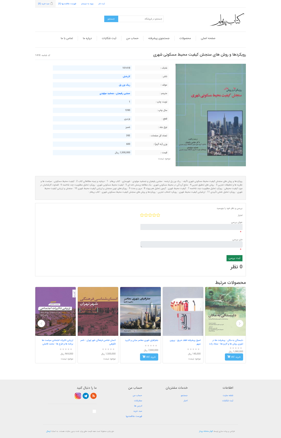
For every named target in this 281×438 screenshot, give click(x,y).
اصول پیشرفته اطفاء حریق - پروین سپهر (185, 342)
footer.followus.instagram (78, 396)
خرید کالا (150, 357)
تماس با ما (67, 38)
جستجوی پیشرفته (158, 38)
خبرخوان (93, 396)
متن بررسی (237, 239)
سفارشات (138, 400)
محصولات (185, 38)
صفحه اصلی (208, 38)
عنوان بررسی (236, 222)
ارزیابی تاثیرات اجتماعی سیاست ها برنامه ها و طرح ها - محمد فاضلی (57, 342)
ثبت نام (102, 3)
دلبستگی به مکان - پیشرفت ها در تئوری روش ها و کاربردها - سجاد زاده (226, 342)
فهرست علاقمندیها (134, 416)
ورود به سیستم (87, 3)
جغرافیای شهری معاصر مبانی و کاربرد (141, 340)
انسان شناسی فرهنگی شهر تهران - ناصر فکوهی (98, 342)
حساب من (132, 38)
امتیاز (240, 215)
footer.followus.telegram (86, 396)
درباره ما (87, 38)
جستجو (184, 395)
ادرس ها (138, 406)
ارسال (48, 431)
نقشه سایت (228, 395)
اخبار (186, 400)
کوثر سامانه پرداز (206, 431)
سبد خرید (137, 411)
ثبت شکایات (109, 38)
